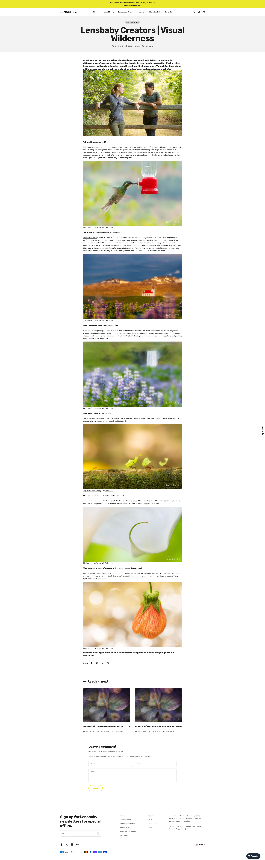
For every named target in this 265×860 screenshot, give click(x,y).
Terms (122, 816)
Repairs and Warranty (128, 824)
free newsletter (159, 251)
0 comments (149, 46)
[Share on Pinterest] (102, 663)
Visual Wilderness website (161, 152)
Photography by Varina (92, 563)
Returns (151, 816)
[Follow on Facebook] (61, 844)
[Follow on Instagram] (72, 844)
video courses (98, 248)
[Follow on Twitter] (66, 844)
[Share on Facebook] (91, 663)
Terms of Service (141, 756)
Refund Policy (125, 827)
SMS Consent (125, 835)
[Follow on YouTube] (77, 844)
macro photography (132, 22)
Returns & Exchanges (128, 831)
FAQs (150, 820)
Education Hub (154, 12)
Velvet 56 (109, 227)
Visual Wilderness (90, 238)
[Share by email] (108, 663)
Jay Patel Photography (92, 227)
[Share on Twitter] (97, 663)
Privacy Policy (128, 756)
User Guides (152, 824)
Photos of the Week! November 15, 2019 (106, 726)
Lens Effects (109, 12)
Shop (95, 12)
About (141, 12)
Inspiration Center (125, 12)
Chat (150, 827)
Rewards (168, 12)
